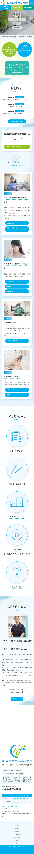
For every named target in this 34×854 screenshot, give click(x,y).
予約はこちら (10, 389)
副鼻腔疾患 (9, 291)
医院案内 (17, 828)
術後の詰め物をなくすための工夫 (15, 229)
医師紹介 (17, 825)
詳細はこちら (16, 699)
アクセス (17, 840)
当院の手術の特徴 (11, 340)
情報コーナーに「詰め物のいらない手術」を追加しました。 (16, 99)
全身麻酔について (11, 223)
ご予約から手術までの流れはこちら (16, 146)
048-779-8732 (12, 789)
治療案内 (17, 831)
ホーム (17, 822)
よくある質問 (17, 834)
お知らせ (17, 843)
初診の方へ (9, 394)
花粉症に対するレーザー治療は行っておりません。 (16, 113)
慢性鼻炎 (9, 286)
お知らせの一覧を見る (15, 121)
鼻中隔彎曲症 (10, 281)
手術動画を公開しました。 (16, 106)
